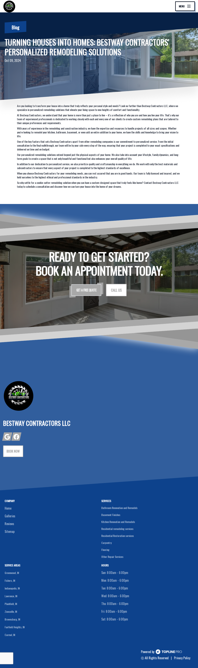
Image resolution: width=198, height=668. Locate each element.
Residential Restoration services (117, 536)
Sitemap (10, 531)
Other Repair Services (112, 557)
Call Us (116, 290)
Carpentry (106, 543)
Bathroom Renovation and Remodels (119, 508)
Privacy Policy (182, 658)
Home (8, 508)
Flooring (105, 550)
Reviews (9, 523)
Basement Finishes (110, 515)
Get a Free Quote (86, 290)
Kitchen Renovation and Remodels (118, 522)
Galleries (10, 516)
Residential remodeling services (117, 529)
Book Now (13, 451)
